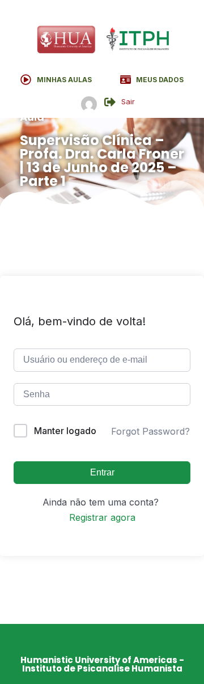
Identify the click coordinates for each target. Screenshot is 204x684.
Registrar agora (102, 517)
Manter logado (65, 430)
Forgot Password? (150, 431)
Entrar (102, 472)
